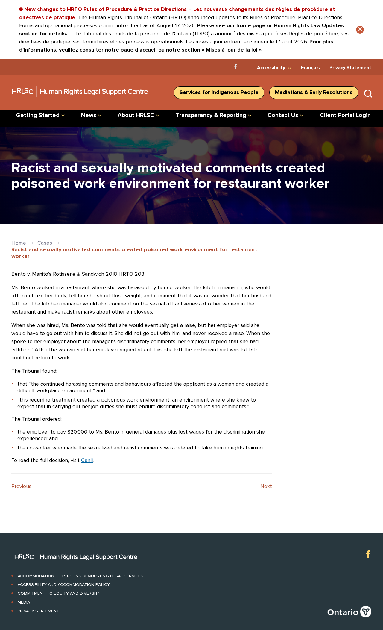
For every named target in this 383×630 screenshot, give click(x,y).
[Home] (80, 99)
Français (310, 68)
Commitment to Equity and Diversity (59, 593)
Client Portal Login (345, 115)
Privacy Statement (350, 68)
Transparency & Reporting (211, 115)
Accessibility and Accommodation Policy (64, 584)
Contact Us (283, 115)
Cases (44, 243)
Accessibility (271, 68)
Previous (21, 486)
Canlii (87, 460)
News (88, 115)
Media (24, 602)
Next (266, 486)
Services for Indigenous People (219, 92)
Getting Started (38, 115)
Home (18, 243)
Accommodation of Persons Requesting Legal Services (80, 575)
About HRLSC (136, 115)
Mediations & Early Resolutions (313, 92)
